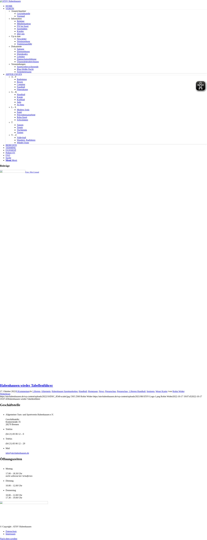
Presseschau (110, 391)
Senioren (150, 391)
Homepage (93, 391)
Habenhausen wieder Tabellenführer (26, 385)
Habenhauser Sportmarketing (65, 391)
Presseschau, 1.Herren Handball (131, 391)
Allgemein (46, 391)
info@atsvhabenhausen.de (17, 453)
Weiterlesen (5, 394)
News (101, 391)
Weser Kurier (161, 391)
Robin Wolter (178, 391)
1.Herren (36, 391)
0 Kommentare (23, 391)
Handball (83, 391)
